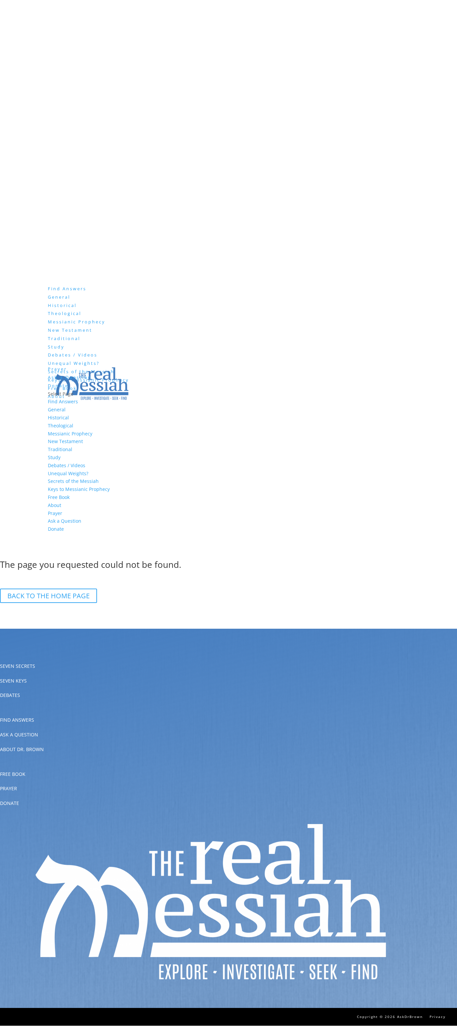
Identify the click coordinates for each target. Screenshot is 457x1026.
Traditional (64, 338)
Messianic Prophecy (76, 322)
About (54, 505)
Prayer (55, 513)
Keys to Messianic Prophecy (79, 489)
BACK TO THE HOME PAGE (48, 595)
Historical (62, 305)
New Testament (70, 330)
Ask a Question (70, 377)
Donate (56, 529)
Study (54, 457)
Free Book (59, 497)
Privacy (438, 1016)
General (59, 297)
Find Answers (63, 401)
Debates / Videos (72, 355)
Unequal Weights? (74, 363)
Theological (64, 313)
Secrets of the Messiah (73, 481)
